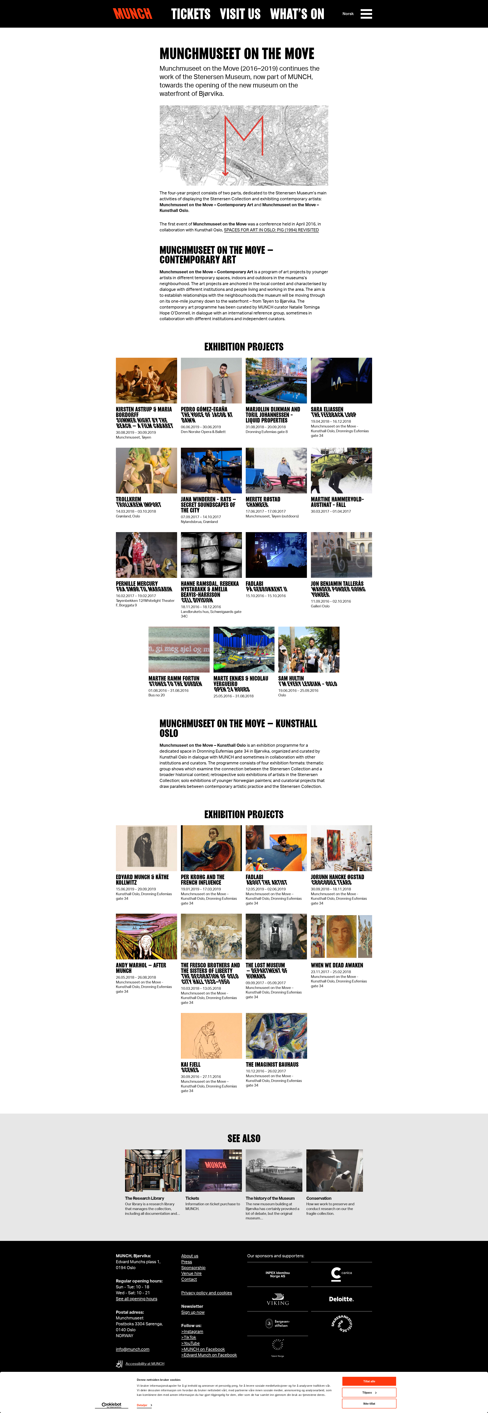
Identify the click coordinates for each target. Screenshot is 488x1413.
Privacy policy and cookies (206, 1293)
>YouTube (190, 1343)
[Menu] (366, 14)
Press (186, 1262)
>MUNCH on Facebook (203, 1349)
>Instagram (192, 1332)
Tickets (191, 14)
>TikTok (188, 1337)
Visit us (240, 14)
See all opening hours (136, 1299)
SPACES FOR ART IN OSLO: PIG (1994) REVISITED (271, 230)
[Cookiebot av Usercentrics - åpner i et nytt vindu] (111, 1405)
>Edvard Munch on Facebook (209, 1355)
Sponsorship (193, 1268)
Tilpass (367, 1392)
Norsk (348, 14)
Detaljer (142, 1405)
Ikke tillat (369, 1403)
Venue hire (191, 1273)
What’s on (297, 14)
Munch (134, 14)
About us (189, 1256)
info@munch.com (132, 1349)
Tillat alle (369, 1381)
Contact (189, 1279)
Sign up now (193, 1312)
